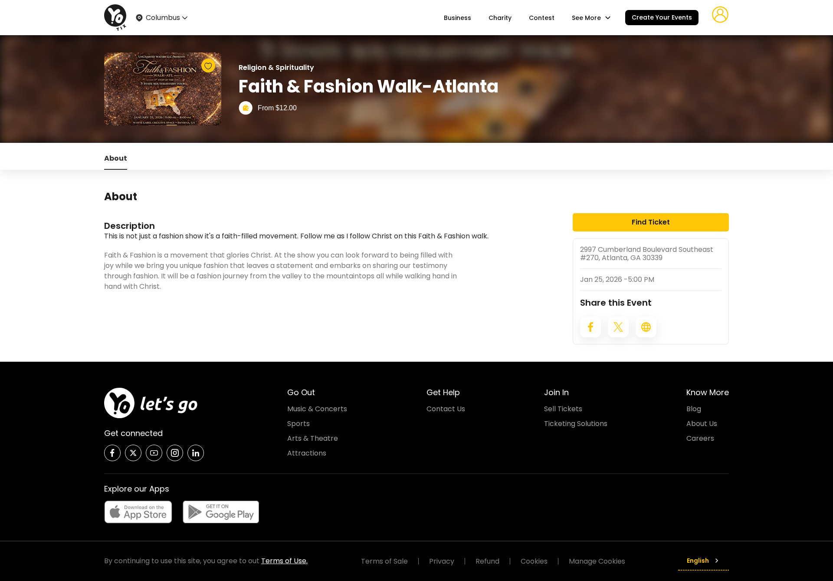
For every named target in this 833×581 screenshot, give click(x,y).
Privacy (441, 561)
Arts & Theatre (312, 438)
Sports (298, 424)
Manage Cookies (597, 561)
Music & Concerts (317, 409)
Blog (693, 409)
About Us (701, 424)
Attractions (306, 453)
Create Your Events (662, 17)
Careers (700, 438)
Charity (500, 17)
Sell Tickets (563, 409)
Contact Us (445, 409)
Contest (541, 17)
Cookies (534, 561)
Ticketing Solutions (575, 424)
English (698, 560)
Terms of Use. (284, 561)
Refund (487, 561)
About (115, 158)
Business (457, 17)
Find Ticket (651, 222)
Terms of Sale (384, 561)
